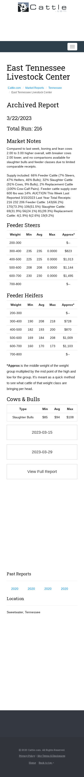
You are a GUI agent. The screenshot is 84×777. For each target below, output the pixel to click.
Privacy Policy (27, 755)
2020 (14, 589)
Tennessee (55, 87)
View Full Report (42, 471)
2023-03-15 (42, 432)
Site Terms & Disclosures (51, 755)
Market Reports (34, 87)
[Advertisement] (42, 525)
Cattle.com (14, 87)
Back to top (45, 762)
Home (32, 762)
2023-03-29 (42, 452)
